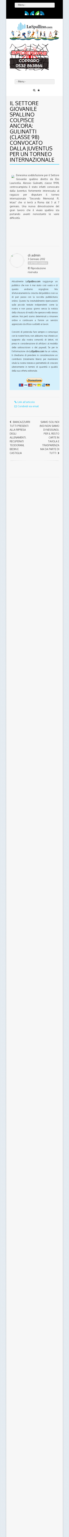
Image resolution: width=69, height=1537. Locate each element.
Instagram (42, 13)
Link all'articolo (26, 375)
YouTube (37, 13)
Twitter (32, 13)
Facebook (27, 13)
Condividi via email (28, 379)
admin (35, 229)
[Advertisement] (32, 482)
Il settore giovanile (38, 236)
